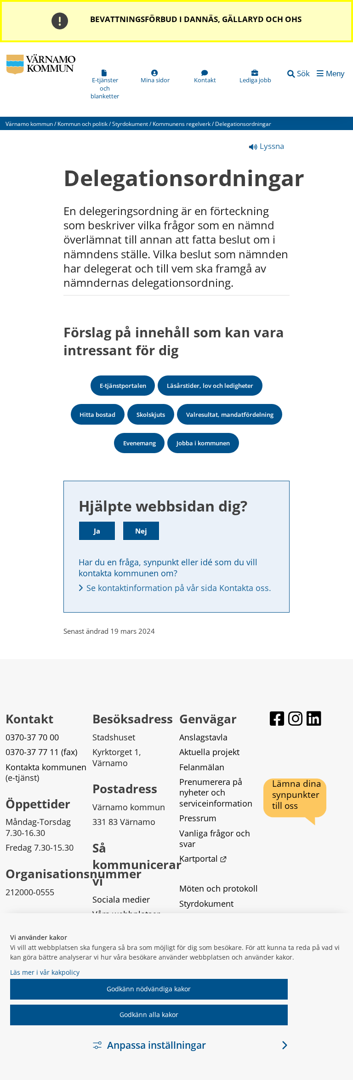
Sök (303, 73)
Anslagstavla (203, 737)
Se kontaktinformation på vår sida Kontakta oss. (178, 587)
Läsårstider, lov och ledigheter (210, 385)
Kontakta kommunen (46, 767)
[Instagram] (295, 719)
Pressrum (197, 818)
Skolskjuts (151, 414)
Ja (97, 530)
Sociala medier (121, 899)
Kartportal (203, 858)
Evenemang (139, 443)
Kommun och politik (82, 124)
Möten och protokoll (218, 888)
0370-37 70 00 (32, 737)
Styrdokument (130, 124)
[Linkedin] (314, 719)
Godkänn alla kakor (149, 1014)
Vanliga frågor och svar (215, 838)
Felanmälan (201, 767)
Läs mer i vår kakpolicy (45, 972)
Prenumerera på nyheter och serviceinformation (215, 792)
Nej (141, 530)
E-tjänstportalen (123, 385)
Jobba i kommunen (203, 443)
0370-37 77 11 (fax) (41, 751)
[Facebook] (277, 719)
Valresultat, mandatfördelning (229, 414)
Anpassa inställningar (156, 1045)
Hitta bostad (97, 414)
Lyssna (271, 146)
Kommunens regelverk (182, 124)
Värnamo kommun (29, 124)
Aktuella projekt (209, 751)
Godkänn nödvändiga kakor (149, 988)
